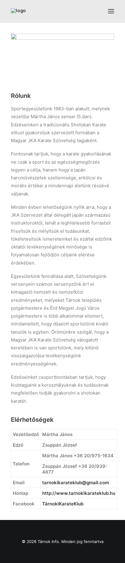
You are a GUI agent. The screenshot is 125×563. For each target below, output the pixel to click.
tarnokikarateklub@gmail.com (75, 482)
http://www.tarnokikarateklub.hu (78, 493)
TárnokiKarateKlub (62, 504)
